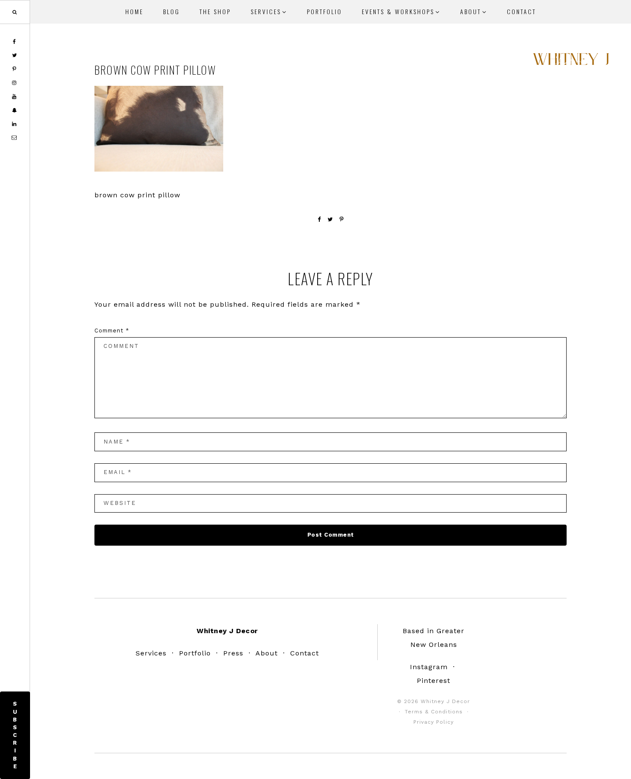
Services (151, 653)
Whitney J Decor (571, 62)
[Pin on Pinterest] (342, 219)
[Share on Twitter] (330, 219)
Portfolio (195, 653)
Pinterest (433, 680)
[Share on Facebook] (319, 219)
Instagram (429, 667)
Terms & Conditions (434, 712)
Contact (304, 653)
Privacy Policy (433, 722)
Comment (111, 330)
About (266, 653)
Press (233, 653)
